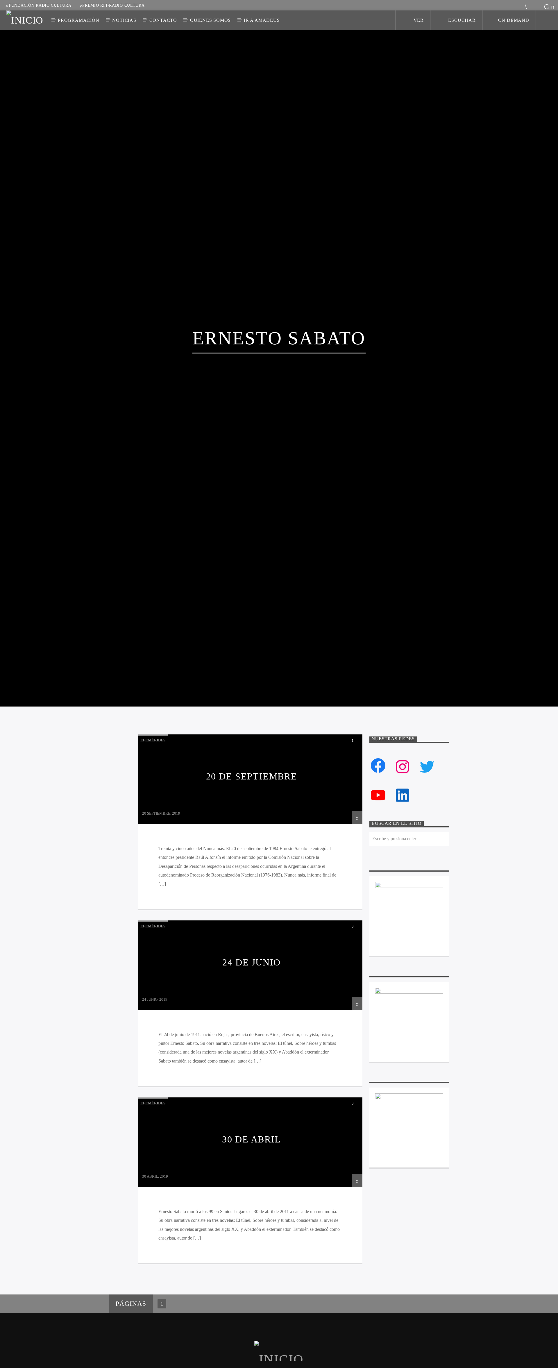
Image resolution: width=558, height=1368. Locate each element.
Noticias (124, 20)
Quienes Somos (210, 20)
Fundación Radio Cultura (40, 5)
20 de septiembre (251, 833)
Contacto (163, 20)
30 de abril (251, 1196)
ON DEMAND (513, 20)
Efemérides (152, 797)
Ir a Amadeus (262, 20)
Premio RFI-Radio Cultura (113, 5)
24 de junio (251, 1019)
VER (418, 20)
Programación (78, 20)
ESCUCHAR (461, 20)
